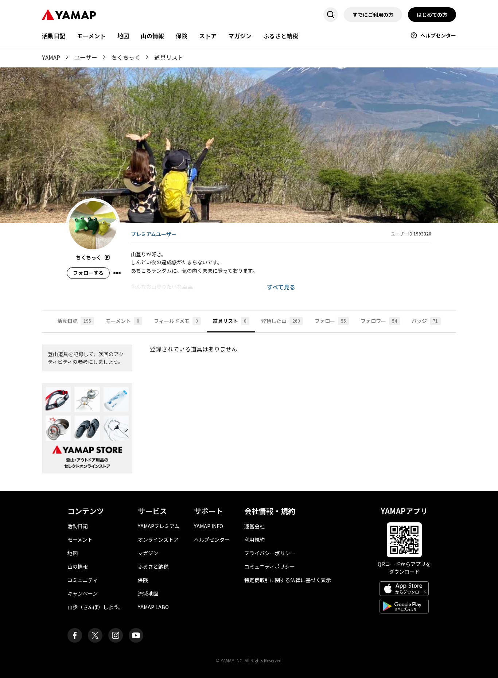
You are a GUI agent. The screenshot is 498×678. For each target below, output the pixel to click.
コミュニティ (82, 580)
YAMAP (51, 57)
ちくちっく (125, 57)
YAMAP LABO (153, 607)
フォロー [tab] (330, 320)
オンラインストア (158, 539)
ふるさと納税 (280, 35)
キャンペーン (82, 593)
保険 (181, 35)
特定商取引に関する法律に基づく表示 (287, 580)
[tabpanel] (249, 411)
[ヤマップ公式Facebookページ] (74, 635)
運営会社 (254, 526)
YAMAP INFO (208, 526)
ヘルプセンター (438, 35)
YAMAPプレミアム (158, 526)
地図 (123, 35)
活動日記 (53, 35)
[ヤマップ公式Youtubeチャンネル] (136, 635)
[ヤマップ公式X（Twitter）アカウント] (95, 635)
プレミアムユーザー (153, 234)
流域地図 (148, 593)
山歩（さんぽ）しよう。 (95, 607)
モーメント (91, 35)
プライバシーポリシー (269, 553)
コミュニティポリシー (269, 566)
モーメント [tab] (122, 320)
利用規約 (254, 539)
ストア (208, 35)
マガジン (240, 35)
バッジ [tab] (425, 320)
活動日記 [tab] (74, 320)
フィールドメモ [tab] (176, 320)
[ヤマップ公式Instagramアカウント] (115, 635)
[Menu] (117, 273)
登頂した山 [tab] (280, 320)
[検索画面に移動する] (330, 14)
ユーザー (85, 57)
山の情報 (152, 35)
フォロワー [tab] (379, 320)
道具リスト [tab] (229, 320)
